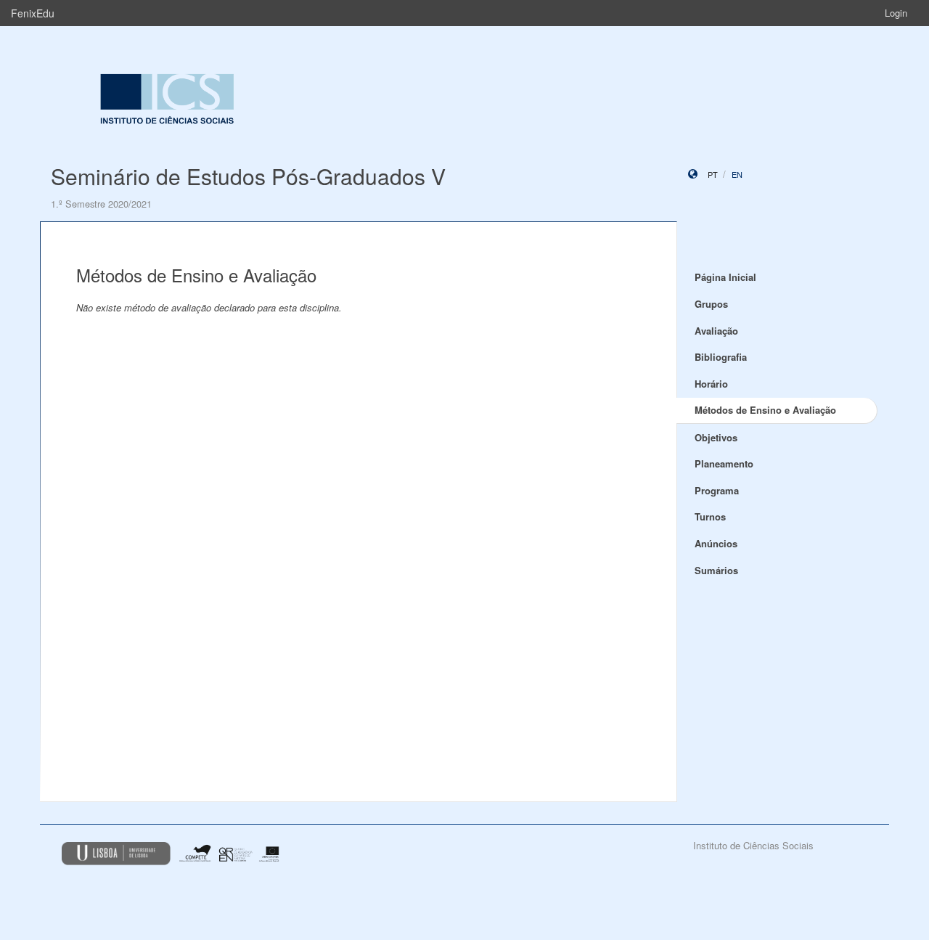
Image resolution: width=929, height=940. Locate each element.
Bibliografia (721, 357)
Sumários (716, 570)
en (737, 174)
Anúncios (716, 543)
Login (896, 13)
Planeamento (724, 463)
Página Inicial (725, 277)
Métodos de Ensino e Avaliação (765, 410)
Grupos (711, 304)
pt (713, 174)
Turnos (710, 516)
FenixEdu (32, 13)
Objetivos (716, 437)
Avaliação (716, 331)
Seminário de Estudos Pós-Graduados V (248, 176)
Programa (717, 490)
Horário (711, 384)
